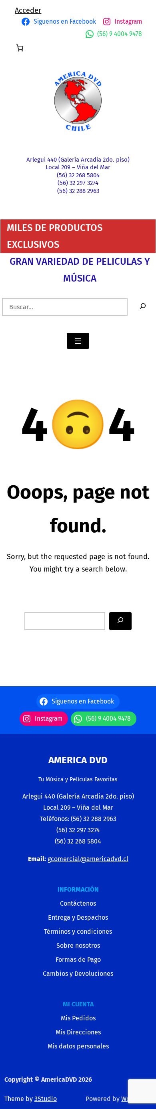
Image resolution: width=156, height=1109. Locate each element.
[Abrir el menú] (78, 341)
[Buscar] (143, 307)
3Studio (45, 1099)
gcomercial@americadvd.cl (88, 859)
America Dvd (78, 760)
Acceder (28, 10)
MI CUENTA (78, 1004)
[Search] (120, 621)
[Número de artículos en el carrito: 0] (20, 48)
